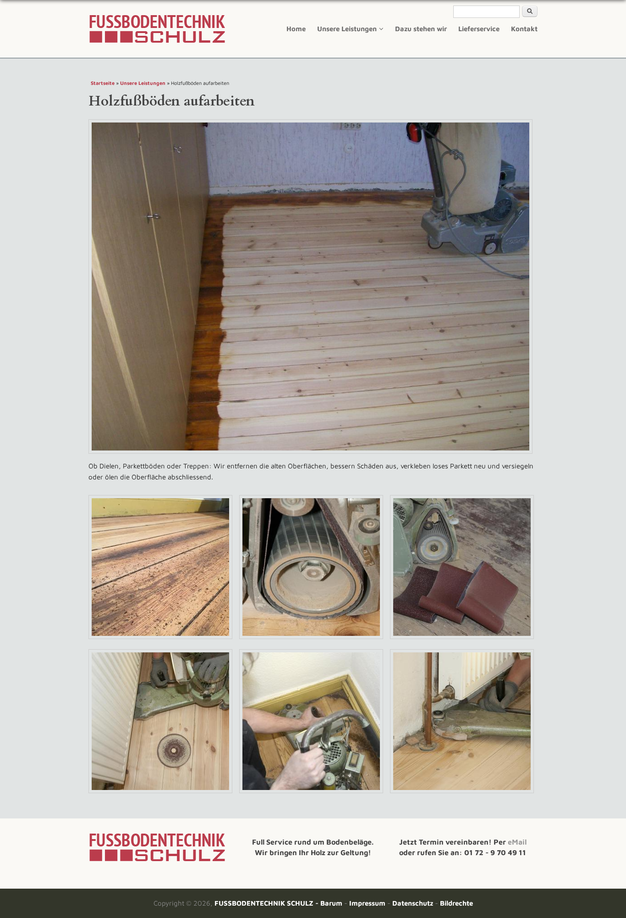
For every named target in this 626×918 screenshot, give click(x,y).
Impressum (367, 903)
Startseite (103, 83)
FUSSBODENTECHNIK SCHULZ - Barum (278, 903)
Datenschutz (412, 903)
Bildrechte (456, 903)
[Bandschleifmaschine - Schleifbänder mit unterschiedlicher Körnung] (462, 640)
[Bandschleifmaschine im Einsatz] (163, 640)
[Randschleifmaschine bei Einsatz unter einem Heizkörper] (163, 794)
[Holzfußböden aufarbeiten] (313, 455)
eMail (517, 841)
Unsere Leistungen (347, 29)
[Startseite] (157, 860)
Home (296, 29)
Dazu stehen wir (421, 29)
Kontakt (524, 29)
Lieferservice (479, 29)
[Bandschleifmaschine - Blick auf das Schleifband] (314, 640)
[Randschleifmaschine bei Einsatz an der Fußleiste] (314, 794)
